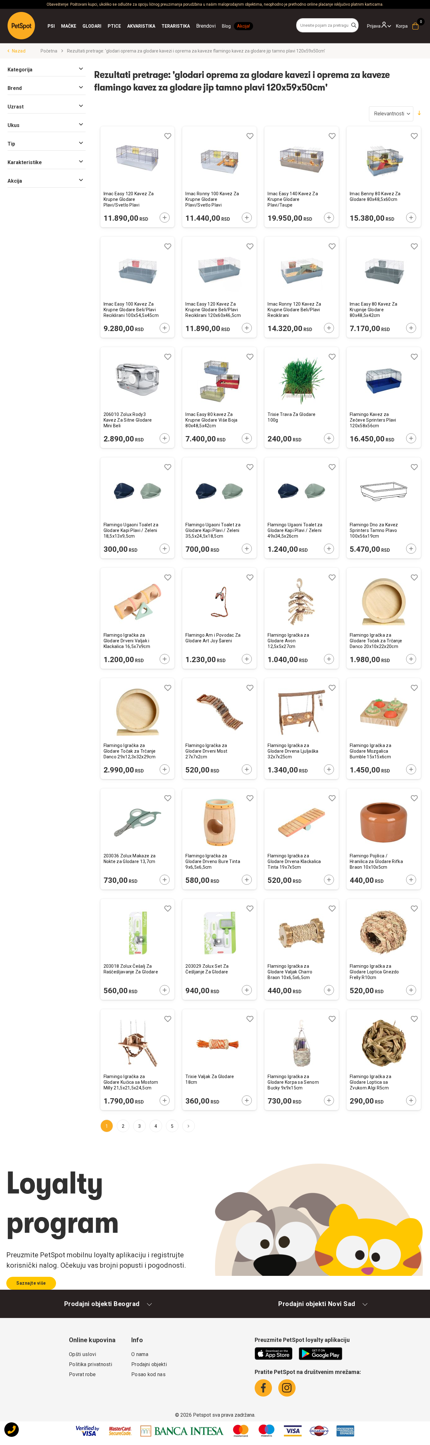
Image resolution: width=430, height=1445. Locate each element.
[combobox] (327, 25)
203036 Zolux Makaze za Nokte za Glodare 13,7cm (130, 858)
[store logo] (21, 25)
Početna (49, 50)
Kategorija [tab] (20, 70)
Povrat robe (82, 1374)
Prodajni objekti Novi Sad (316, 1304)
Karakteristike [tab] (25, 162)
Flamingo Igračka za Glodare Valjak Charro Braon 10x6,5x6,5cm (290, 972)
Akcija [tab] (15, 181)
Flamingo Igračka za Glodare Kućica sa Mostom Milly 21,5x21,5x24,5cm (131, 1082)
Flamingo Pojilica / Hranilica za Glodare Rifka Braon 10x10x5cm (376, 861)
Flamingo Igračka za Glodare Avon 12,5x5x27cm (288, 641)
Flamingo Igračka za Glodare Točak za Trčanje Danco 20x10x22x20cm (376, 641)
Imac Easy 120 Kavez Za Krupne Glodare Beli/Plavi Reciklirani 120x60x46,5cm (213, 310)
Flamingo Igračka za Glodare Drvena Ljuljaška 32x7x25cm (293, 751)
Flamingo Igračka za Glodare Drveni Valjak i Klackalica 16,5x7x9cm (127, 641)
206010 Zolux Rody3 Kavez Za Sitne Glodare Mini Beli (128, 420)
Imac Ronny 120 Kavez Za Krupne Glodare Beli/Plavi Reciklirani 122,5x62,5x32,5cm (294, 310)
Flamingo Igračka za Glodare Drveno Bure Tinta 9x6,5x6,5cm (212, 861)
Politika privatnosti (90, 1364)
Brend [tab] (15, 88)
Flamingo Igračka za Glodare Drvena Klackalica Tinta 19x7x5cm (294, 861)
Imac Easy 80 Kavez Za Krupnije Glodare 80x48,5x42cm (373, 310)
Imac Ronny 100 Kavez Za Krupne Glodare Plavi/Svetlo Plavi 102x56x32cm (212, 199)
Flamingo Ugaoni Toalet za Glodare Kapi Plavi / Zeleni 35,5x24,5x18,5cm (212, 530)
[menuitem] (51, 26)
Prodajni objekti (149, 1364)
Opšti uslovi (82, 1354)
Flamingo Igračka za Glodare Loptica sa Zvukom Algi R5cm (370, 1082)
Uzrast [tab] (16, 107)
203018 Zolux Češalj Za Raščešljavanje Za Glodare (131, 969)
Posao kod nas (148, 1374)
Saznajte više (31, 1283)
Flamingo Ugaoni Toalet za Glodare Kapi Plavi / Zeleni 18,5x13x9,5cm (131, 530)
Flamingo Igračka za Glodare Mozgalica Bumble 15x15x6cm (370, 751)
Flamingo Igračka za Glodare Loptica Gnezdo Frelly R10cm (374, 972)
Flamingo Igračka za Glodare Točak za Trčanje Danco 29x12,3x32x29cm (130, 751)
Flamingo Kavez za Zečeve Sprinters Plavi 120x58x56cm (373, 420)
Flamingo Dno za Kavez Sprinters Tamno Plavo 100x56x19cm (374, 530)
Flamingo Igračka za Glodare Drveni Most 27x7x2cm (206, 751)
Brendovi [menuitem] (206, 26)
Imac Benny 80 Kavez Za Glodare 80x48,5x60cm (375, 196)
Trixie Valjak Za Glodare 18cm (209, 1079)
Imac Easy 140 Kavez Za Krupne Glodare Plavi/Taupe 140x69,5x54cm (293, 199)
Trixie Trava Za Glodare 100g (291, 417)
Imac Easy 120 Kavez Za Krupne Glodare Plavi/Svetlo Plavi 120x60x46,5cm (129, 199)
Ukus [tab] (14, 125)
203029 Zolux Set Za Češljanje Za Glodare (207, 969)
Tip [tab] (11, 144)
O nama (139, 1354)
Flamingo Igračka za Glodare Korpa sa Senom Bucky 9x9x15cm (293, 1082)
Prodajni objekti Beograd (102, 1304)
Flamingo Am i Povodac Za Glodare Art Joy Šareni (212, 638)
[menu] (131, 26)
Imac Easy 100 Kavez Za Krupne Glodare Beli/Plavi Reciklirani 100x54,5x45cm (131, 310)
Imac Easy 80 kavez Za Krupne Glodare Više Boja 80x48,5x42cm (211, 420)
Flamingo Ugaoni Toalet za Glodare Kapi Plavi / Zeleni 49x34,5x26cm (295, 530)
